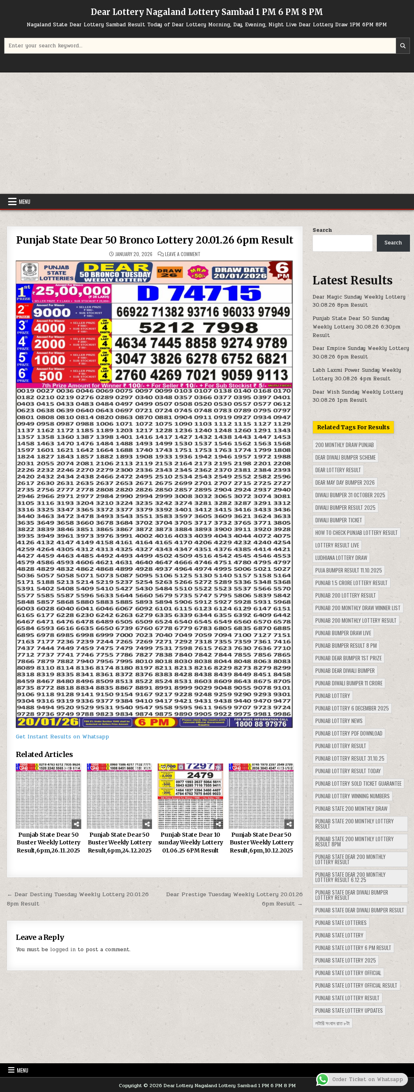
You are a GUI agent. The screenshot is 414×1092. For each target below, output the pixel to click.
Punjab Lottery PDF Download (348, 733)
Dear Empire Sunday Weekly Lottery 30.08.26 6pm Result (361, 352)
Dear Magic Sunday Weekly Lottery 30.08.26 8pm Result (359, 301)
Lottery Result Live (337, 545)
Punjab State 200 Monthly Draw (351, 808)
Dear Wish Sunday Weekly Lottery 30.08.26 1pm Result (358, 396)
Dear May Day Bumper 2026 (345, 482)
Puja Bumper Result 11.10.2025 (348, 570)
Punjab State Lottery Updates (349, 1010)
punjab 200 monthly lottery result (356, 620)
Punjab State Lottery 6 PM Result (353, 948)
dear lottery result (338, 470)
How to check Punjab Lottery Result (356, 532)
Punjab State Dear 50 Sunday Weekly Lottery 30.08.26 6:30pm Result (356, 326)
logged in (63, 950)
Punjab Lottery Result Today (348, 771)
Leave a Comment (183, 254)
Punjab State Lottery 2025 (345, 960)
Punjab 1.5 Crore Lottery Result (351, 583)
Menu (24, 201)
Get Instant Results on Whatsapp (62, 736)
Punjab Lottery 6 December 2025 (352, 708)
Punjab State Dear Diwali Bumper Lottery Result (351, 894)
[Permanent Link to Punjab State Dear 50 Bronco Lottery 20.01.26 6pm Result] (155, 494)
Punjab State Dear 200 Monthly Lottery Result (350, 859)
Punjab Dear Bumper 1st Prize (348, 658)
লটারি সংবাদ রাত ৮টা (332, 1023)
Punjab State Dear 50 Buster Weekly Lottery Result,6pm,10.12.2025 (262, 842)
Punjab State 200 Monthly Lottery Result (354, 823)
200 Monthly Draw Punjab (344, 445)
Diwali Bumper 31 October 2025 (350, 495)
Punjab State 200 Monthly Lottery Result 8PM (354, 841)
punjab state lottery (339, 935)
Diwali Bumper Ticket (338, 520)
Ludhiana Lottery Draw (341, 557)
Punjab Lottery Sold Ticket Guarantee (358, 783)
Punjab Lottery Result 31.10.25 (349, 758)
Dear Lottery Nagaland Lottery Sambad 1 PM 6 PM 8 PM (207, 12)
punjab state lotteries (341, 922)
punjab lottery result (340, 746)
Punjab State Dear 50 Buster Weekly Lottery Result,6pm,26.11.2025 (48, 842)
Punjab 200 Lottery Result (345, 595)
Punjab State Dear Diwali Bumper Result (359, 910)
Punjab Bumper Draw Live (343, 633)
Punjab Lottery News (339, 721)
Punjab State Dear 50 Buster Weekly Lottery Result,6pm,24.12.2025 (120, 842)
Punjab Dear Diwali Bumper (345, 670)
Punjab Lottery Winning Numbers (352, 796)
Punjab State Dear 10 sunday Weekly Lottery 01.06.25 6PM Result (190, 842)
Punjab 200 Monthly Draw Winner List (358, 608)
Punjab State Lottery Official (348, 973)
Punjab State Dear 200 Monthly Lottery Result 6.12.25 (350, 877)
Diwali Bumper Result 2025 (345, 507)
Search (322, 230)
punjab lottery (332, 695)
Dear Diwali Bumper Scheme (345, 457)
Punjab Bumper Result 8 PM (346, 645)
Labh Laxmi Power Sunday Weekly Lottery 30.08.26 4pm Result (357, 374)
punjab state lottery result (347, 998)
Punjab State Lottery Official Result (356, 985)
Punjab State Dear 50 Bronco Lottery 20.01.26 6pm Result (155, 240)
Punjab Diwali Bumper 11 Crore (348, 683)
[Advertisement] (207, 133)
